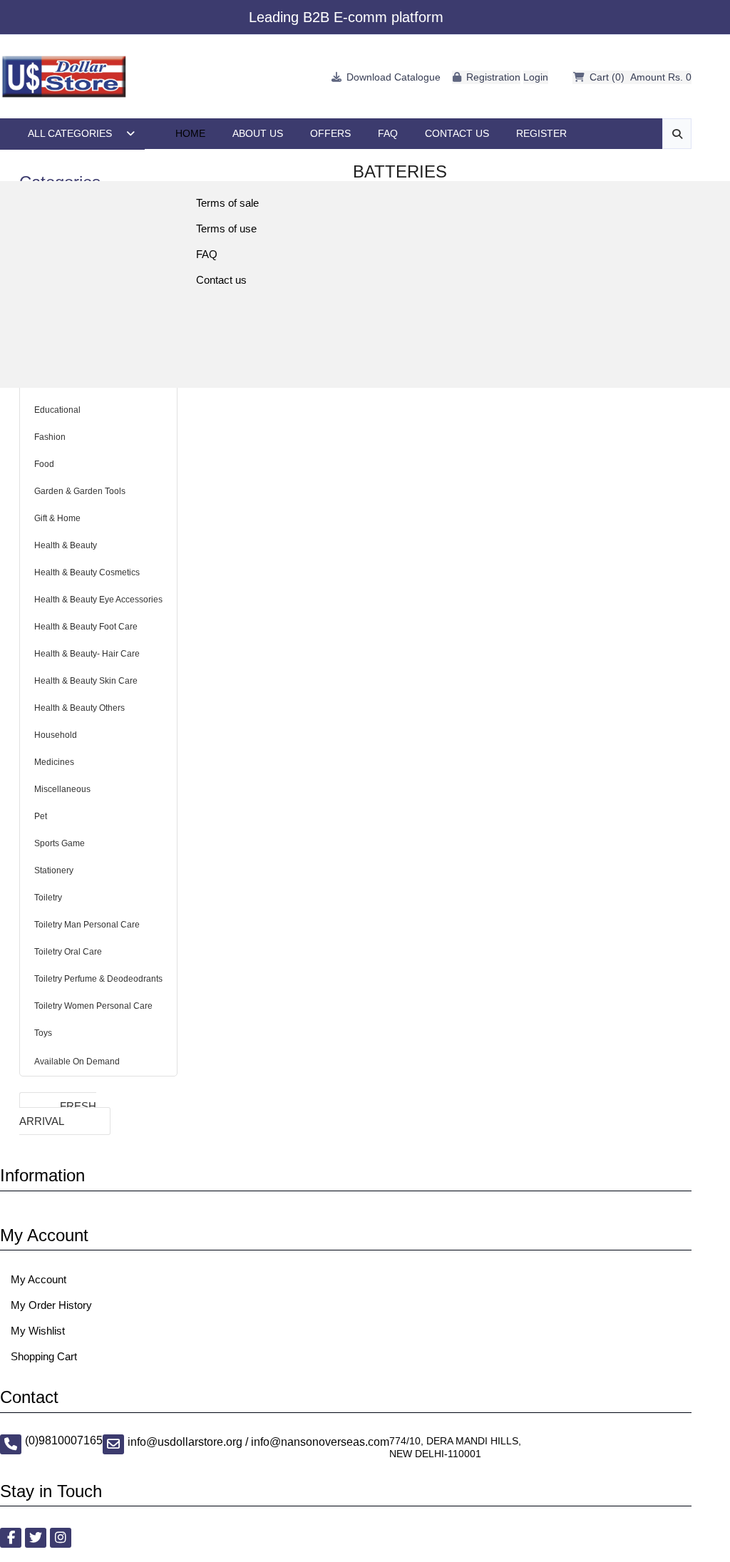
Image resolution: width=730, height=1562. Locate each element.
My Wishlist (38, 1331)
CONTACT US (457, 133)
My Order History (51, 1305)
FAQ (388, 133)
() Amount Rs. (641, 77)
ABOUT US (257, 133)
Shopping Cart (44, 1356)
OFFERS (330, 133)
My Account (38, 1279)
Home (190, 133)
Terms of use (226, 228)
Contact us (221, 280)
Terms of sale (227, 203)
